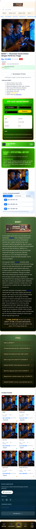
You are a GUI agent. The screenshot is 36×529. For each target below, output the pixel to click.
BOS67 (4, 13)
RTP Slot (8, 196)
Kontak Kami (5, 510)
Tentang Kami (5, 507)
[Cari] (3, 10)
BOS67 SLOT (12, 13)
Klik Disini (18, 94)
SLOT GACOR (8, 16)
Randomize (25, 111)
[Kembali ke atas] (33, 522)
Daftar (19, 526)
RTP (25, 526)
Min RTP (20, 105)
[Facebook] (2, 500)
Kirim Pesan (8, 492)
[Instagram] (6, 500)
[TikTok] (10, 500)
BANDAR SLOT (22, 16)
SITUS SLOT (15, 16)
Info (31, 144)
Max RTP (7, 110)
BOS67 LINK (22, 13)
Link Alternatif (18, 196)
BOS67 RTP (31, 13)
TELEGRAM (11, 526)
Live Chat (32, 526)
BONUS (4, 526)
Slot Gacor (28, 196)
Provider (7, 105)
